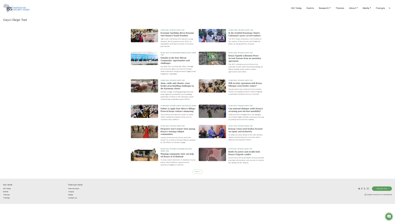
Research (324, 8)
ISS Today (296, 8)
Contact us (72, 198)
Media (366, 8)
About (352, 8)
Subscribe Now (382, 188)
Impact (71, 192)
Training (6, 198)
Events (310, 8)
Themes (340, 8)
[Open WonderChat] (389, 216)
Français (380, 8)
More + (197, 171)
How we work (73, 189)
